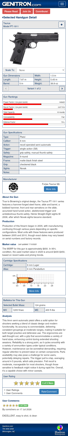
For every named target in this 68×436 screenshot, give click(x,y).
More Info (34, 290)
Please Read (11, 11)
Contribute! (42, 11)
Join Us (27, 11)
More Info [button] (51, 189)
